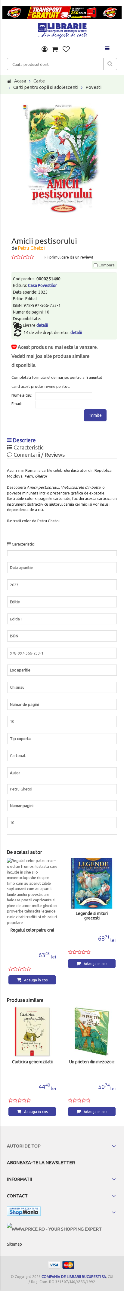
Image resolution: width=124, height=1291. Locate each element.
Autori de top (24, 1145)
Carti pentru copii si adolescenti (45, 87)
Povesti (93, 87)
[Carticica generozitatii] (32, 1031)
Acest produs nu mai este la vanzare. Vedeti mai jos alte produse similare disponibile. (54, 356)
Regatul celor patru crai (32, 930)
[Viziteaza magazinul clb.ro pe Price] (54, 1228)
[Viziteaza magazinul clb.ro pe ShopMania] (24, 1212)
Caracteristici (28, 447)
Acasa (20, 80)
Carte (39, 80)
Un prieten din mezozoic (92, 1062)
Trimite (95, 415)
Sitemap (14, 1244)
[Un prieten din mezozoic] (92, 1031)
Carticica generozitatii (32, 1062)
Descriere (23, 440)
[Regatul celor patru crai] (32, 891)
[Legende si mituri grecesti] (92, 883)
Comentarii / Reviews (38, 455)
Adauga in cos (36, 980)
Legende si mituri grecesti (92, 915)
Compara (106, 265)
